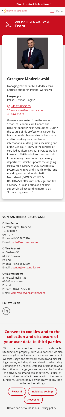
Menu (59, 11)
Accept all (33, 399)
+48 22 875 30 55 (21, 106)
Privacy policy (48, 408)
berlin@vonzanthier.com (25, 242)
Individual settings (42, 391)
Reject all (17, 391)
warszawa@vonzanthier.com (28, 110)
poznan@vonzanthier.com (26, 267)
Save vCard (17, 114)
